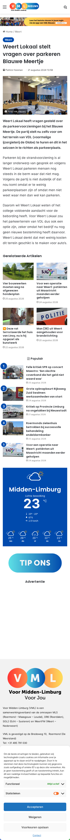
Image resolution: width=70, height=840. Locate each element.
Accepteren (35, 807)
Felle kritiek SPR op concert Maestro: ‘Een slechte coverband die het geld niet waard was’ (45, 373)
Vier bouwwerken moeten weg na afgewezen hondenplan (14, 289)
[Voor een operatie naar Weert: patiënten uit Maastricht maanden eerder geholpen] (52, 271)
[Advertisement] (35, 618)
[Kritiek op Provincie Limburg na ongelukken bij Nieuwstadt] (13, 412)
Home (9, 31)
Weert (18, 31)
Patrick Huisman (14, 70)
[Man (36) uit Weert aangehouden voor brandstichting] (52, 316)
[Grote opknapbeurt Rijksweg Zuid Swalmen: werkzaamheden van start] (13, 394)
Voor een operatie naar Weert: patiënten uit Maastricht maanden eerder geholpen (52, 290)
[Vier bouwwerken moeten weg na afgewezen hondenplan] (18, 271)
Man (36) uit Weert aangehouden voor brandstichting (50, 332)
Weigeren (35, 817)
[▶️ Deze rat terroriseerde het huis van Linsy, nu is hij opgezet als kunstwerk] (18, 316)
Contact (37, 835)
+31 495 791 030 (17, 742)
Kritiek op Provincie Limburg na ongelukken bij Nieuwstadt (46, 408)
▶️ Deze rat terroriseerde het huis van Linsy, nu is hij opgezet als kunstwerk (18, 336)
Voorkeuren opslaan (35, 827)
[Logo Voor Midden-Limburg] (24, 7)
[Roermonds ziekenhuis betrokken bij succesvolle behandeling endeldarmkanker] (13, 428)
